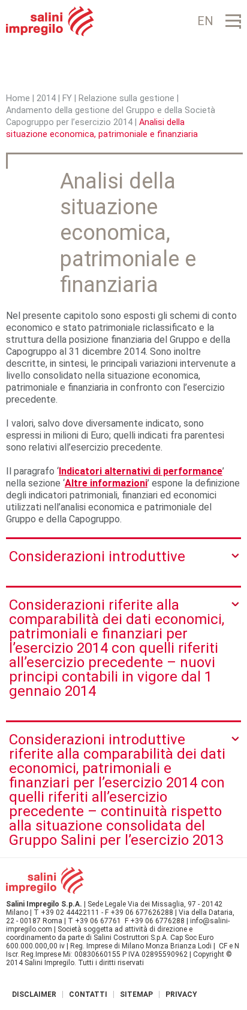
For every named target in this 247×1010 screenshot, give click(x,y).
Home (18, 98)
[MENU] (233, 21)
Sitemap (136, 994)
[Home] (50, 21)
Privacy (181, 994)
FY (67, 98)
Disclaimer (34, 994)
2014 (46, 98)
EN (205, 21)
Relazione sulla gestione (126, 98)
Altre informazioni (106, 483)
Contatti (88, 994)
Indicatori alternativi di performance (140, 471)
